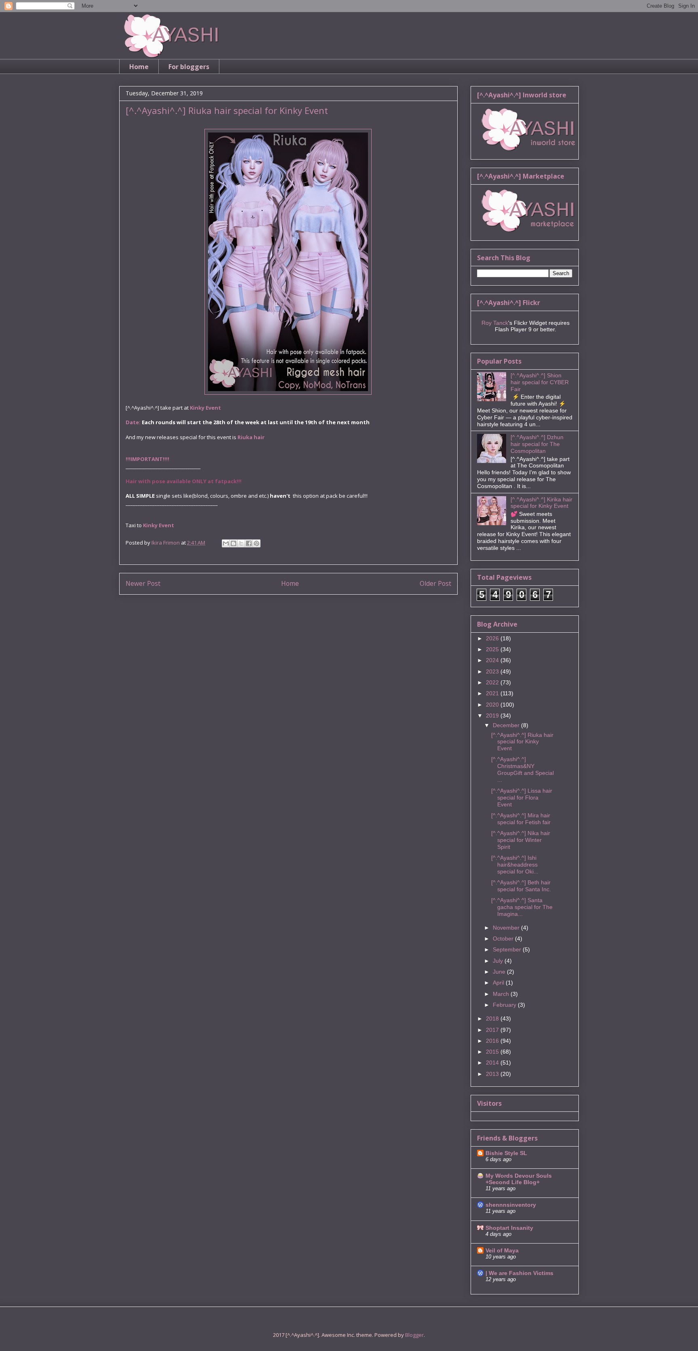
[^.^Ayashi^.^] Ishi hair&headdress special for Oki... (514, 864)
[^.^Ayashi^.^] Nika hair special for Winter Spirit (520, 840)
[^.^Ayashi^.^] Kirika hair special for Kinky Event (541, 502)
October (504, 938)
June (500, 971)
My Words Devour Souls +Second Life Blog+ (519, 1178)
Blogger (414, 1334)
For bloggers (188, 66)
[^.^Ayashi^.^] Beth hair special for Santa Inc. (521, 885)
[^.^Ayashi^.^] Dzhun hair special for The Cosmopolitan (537, 444)
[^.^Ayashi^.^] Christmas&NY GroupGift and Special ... (522, 769)
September (508, 949)
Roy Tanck (494, 323)
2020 (493, 704)
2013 (493, 1074)
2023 (493, 671)
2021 (493, 693)
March (502, 994)
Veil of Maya (502, 1250)
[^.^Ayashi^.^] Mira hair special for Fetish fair (521, 818)
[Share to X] (241, 543)
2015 (493, 1051)
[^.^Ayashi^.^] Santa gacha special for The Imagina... (522, 907)
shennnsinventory (511, 1205)
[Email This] (226, 543)
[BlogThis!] (233, 543)
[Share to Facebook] (249, 543)
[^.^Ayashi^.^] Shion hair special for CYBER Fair (540, 382)
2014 (493, 1062)
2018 (493, 1018)
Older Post (435, 583)
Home (139, 66)
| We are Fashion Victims (519, 1273)
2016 (493, 1040)
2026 (493, 638)
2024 (493, 660)
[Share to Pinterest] (256, 543)
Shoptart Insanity (509, 1228)
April (499, 982)
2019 (493, 715)
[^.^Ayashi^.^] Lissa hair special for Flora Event (521, 797)
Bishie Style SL (506, 1153)
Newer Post (143, 583)
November (507, 927)
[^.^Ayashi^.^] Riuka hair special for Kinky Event (522, 742)
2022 (493, 682)
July (499, 960)
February (505, 1005)
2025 (493, 649)
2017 (493, 1030)
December (507, 725)
